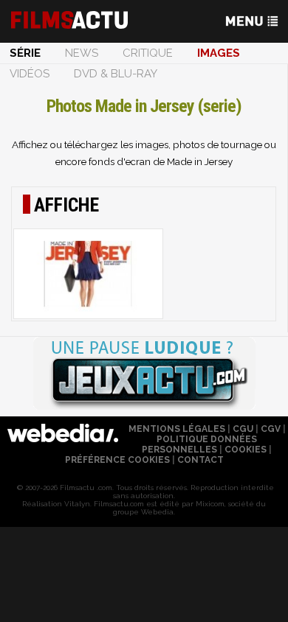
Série (25, 53)
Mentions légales (176, 429)
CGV (271, 429)
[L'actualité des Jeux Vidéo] (144, 374)
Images (218, 53)
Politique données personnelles (199, 444)
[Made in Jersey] (88, 273)
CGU (243, 429)
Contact (200, 460)
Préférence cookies (117, 460)
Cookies (245, 449)
